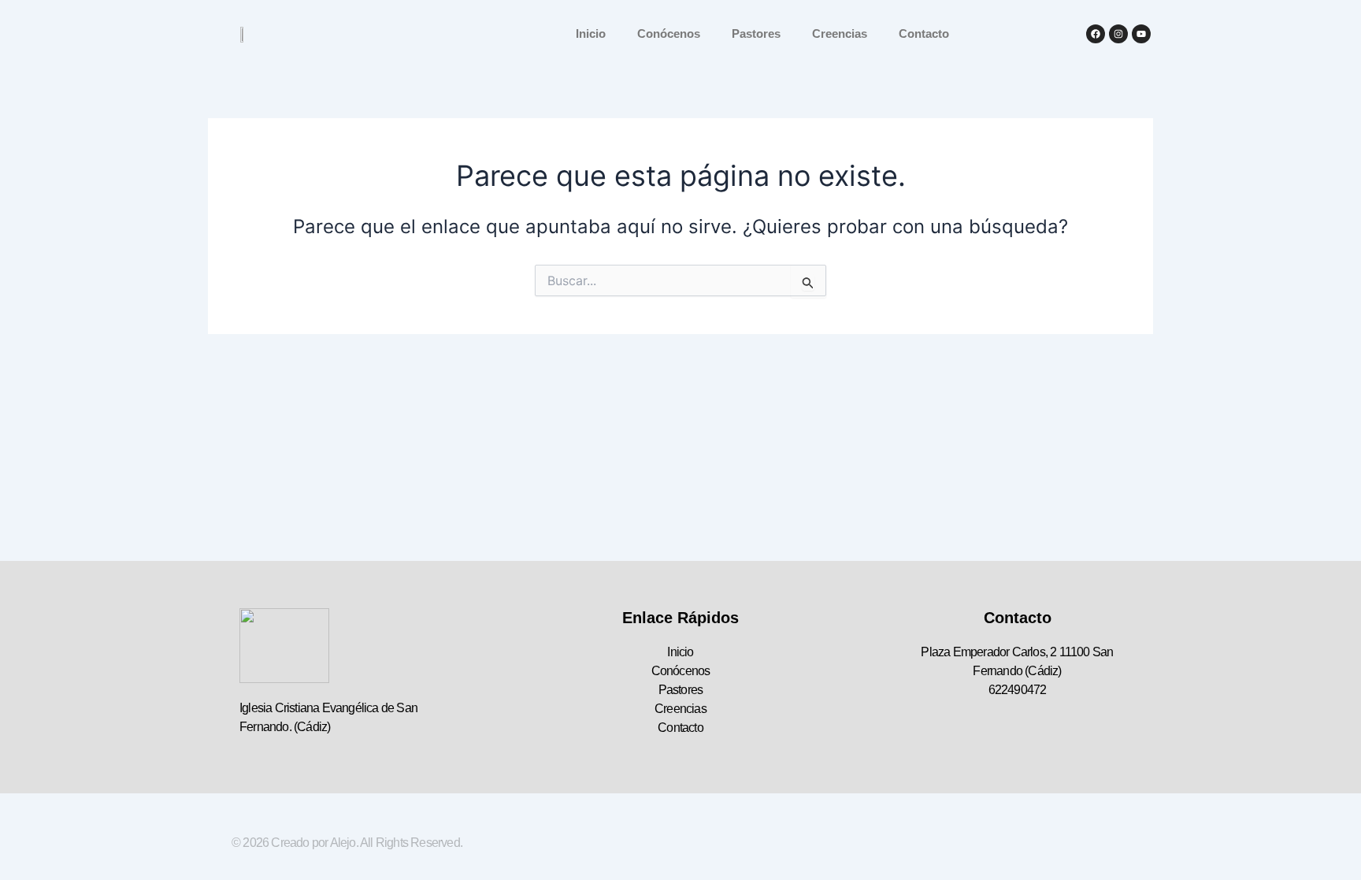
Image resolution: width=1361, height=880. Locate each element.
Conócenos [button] (668, 33)
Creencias (839, 33)
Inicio (591, 33)
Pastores (756, 33)
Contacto (924, 33)
